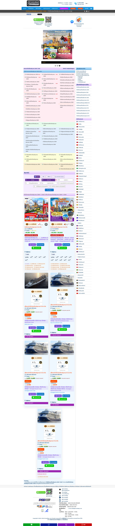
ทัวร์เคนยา (81, 251)
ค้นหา (50, 158)
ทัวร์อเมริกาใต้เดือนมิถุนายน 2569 (67, 134)
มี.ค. (40, 226)
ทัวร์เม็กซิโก (81, 241)
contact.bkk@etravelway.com (75, 477)
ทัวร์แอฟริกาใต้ (82, 249)
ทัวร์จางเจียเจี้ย (82, 262)
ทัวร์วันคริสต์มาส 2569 (36, 237)
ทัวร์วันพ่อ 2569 (28, 237)
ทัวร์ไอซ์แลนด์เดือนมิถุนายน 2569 (49, 101)
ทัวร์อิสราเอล (81, 139)
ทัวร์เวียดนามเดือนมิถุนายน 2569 (49, 63)
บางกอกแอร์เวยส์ (81, 51)
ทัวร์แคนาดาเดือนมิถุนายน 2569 (50, 133)
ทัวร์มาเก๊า (81, 155)
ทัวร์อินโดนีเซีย (81, 121)
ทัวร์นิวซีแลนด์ (81, 189)
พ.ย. (66, 226)
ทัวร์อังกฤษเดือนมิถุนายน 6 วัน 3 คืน (33, 196)
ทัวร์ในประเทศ (55, 8)
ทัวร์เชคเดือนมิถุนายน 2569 (67, 103)
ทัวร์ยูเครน (81, 210)
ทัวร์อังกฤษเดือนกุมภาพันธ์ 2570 (83, 71)
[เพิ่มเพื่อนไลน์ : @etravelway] (41, 462)
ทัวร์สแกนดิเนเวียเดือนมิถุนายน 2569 (33, 105)
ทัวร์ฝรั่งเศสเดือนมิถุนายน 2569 (50, 107)
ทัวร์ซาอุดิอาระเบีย (82, 137)
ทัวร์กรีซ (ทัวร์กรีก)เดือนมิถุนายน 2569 (33, 119)
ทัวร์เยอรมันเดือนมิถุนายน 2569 (50, 105)
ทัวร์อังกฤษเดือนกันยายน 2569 (82, 58)
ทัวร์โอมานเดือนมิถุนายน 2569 (67, 57)
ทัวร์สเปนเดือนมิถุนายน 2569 (49, 113)
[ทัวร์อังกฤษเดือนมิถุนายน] (36, 189)
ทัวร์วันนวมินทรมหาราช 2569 (65, 235)
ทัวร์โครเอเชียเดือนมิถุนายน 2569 (32, 114)
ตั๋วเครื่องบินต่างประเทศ (49, 455)
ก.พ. (36, 226)
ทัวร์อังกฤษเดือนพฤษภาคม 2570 (83, 79)
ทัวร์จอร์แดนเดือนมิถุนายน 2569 (67, 48)
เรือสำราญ (67, 455)
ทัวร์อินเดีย (81, 116)
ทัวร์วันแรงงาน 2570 (38, 234)
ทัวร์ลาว (80, 126)
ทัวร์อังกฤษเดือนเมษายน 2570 (82, 76)
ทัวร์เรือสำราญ (81, 90)
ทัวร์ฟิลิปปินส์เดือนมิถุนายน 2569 (33, 74)
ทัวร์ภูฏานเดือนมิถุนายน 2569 (32, 89)
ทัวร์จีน (80, 93)
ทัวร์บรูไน (80, 173)
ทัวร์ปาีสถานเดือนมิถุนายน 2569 (67, 51)
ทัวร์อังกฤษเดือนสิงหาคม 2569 (82, 56)
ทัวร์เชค (80, 228)
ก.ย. (57, 226)
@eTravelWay (65, 464)
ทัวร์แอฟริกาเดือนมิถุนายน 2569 (32, 124)
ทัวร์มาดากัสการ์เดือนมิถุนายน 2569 (66, 128)
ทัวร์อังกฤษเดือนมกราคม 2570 (82, 69)
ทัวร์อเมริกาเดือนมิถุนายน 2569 (33, 133)
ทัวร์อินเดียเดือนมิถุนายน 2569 (33, 80)
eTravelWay (64, 461)
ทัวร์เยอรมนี (81, 207)
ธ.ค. (31, 226)
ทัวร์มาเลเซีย (81, 106)
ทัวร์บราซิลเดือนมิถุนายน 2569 (67, 137)
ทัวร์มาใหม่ (27, 232)
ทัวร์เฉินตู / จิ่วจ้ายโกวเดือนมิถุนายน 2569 (32, 54)
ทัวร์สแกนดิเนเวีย (81, 223)
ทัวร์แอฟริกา (80, 246)
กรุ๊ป (43, 145)
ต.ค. (61, 226)
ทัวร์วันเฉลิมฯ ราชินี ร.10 (42, 442)
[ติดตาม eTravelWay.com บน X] (84, 11)
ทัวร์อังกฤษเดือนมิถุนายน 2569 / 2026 (36, 11)
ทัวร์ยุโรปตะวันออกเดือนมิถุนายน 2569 (31, 101)
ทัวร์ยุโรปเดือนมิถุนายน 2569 (32, 97)
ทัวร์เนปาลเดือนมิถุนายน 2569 (33, 83)
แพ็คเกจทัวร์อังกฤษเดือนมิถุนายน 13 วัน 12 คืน (35, 275)
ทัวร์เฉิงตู (80, 152)
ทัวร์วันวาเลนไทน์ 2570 (55, 232)
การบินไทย (80, 49)
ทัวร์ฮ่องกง (81, 147)
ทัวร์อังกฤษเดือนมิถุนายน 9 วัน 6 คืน (58, 196)
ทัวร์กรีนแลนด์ (81, 231)
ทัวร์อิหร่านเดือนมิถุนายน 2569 (67, 54)
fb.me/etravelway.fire (79, 23)
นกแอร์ (79, 48)
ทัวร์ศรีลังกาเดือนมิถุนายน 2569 (33, 77)
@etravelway (49, 464)
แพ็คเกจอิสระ (38, 8)
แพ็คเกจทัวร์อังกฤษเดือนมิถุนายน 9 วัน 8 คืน (48, 409)
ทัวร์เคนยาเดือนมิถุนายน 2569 (49, 128)
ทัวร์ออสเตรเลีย (82, 186)
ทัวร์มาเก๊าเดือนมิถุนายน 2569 (31, 58)
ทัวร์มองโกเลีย (81, 95)
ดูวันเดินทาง (27, 283)
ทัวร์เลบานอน (81, 171)
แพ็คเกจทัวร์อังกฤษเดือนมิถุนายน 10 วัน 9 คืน (35, 341)
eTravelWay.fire (65, 462)
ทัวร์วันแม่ (80, 8)
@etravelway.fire (48, 23)
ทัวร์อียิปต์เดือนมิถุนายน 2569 (67, 43)
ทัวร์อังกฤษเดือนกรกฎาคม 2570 (83, 84)
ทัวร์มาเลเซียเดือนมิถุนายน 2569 (49, 48)
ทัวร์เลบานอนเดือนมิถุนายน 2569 (67, 65)
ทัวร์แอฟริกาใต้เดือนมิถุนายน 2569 (49, 124)
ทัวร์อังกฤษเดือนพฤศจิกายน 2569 (83, 63)
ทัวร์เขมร (80, 103)
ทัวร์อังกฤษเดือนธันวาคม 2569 (82, 66)
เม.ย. (44, 226)
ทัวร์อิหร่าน (81, 142)
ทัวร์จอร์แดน (81, 134)
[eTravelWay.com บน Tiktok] (88, 11)
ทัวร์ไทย (56, 455)
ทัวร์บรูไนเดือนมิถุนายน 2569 (48, 53)
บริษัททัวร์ (64, 487)
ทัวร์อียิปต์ (81, 124)
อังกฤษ (32, 148)
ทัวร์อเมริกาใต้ (80, 244)
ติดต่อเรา (78, 455)
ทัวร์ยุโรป (79, 192)
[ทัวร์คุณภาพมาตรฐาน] (46, 193)
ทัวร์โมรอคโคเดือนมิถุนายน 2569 (32, 128)
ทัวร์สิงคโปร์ (81, 108)
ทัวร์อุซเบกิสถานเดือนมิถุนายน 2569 (67, 75)
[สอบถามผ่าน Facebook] (72, 21)
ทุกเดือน (27, 226)
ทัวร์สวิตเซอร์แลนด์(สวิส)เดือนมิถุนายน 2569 (32, 110)
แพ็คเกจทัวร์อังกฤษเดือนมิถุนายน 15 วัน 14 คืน (61, 341)
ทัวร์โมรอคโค (81, 259)
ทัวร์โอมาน (81, 168)
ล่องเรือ (86, 8)
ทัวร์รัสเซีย (81, 194)
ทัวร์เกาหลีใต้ (81, 100)
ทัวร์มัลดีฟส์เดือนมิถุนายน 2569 (33, 86)
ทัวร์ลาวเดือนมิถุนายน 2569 (49, 71)
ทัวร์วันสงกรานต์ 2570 (29, 234)
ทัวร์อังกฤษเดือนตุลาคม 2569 (82, 61)
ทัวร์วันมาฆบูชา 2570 (42, 232)
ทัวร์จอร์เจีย (81, 176)
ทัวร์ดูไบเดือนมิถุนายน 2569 (66, 46)
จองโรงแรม (30, 455)
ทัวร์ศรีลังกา (81, 165)
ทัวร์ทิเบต (80, 150)
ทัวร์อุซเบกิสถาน (81, 178)
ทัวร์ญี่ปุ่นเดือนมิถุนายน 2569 (31, 66)
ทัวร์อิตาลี (80, 199)
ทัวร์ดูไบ (80, 160)
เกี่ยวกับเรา (72, 455)
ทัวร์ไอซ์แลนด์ (81, 220)
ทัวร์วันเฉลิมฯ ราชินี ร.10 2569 (39, 235)
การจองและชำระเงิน (82, 41)
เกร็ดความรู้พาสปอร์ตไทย (83, 42)
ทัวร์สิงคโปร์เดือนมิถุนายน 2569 (49, 44)
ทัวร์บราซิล (81, 238)
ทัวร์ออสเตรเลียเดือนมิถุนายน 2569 (50, 93)
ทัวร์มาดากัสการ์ (82, 254)
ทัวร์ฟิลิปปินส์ (81, 163)
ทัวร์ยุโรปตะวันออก (81, 225)
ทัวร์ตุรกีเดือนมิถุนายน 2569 (66, 62)
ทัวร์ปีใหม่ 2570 (34, 232)
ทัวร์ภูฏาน (80, 132)
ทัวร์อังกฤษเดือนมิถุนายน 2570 (82, 82)
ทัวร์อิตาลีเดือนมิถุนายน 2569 (49, 97)
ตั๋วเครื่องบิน (31, 8)
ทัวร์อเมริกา (81, 233)
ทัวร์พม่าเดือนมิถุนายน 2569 (48, 68)
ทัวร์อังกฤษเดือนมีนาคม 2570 (82, 74)
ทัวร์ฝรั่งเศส (81, 197)
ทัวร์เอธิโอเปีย (81, 257)
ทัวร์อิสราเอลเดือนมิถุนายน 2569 (67, 68)
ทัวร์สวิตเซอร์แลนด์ (82, 202)
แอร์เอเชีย (80, 47)
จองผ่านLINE (37, 216)
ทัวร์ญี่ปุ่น (80, 98)
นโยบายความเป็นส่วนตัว (85, 455)
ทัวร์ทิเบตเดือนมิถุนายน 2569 (32, 50)
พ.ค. (26, 229)
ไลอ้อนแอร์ (80, 45)
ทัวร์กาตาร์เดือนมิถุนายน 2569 (67, 71)
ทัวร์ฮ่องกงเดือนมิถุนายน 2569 (31, 46)
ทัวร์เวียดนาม (81, 113)
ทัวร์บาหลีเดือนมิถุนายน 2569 (50, 56)
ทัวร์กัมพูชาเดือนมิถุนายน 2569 (50, 60)
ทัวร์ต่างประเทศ (46, 8)
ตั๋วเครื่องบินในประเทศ (38, 455)
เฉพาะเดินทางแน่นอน (60, 145)
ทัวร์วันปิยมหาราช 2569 (55, 235)
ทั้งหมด (37, 145)
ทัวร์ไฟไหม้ (73, 8)
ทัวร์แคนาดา (81, 236)
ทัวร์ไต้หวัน (81, 111)
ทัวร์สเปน (80, 218)
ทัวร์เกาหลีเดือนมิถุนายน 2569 (31, 70)
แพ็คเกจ (49, 145)
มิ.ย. (69, 229)
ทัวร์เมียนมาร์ (81, 129)
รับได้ (28, 223)
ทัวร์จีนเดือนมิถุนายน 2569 (32, 43)
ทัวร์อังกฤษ (81, 205)
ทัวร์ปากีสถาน (81, 184)
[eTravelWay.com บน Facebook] (86, 11)
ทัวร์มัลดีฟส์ (81, 158)
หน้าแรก (24, 8)
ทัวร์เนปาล (81, 119)
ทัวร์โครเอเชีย (81, 212)
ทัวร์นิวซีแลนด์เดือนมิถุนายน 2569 (32, 93)
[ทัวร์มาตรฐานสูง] (40, 264)
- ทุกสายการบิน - (50, 152)
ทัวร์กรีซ (80, 215)
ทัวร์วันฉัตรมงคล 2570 (29, 235)
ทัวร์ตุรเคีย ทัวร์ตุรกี (82, 145)
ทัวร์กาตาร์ (80, 181)
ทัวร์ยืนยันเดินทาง (64, 8)
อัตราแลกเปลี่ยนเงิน (82, 40)
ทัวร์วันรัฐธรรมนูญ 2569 (62, 237)
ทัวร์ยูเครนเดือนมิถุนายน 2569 (67, 100)
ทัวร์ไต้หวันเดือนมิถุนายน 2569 (33, 62)
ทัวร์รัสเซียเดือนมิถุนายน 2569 (67, 97)
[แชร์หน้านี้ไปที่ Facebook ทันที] (29, 14)
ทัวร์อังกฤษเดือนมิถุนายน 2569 (50, 110)
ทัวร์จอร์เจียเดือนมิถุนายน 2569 (67, 60)
